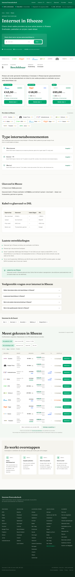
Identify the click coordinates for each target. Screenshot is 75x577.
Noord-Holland (20, 532)
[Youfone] (50, 59)
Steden (7, 13)
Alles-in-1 (49, 2)
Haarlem (34, 537)
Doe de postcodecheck (37, 430)
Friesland (19, 518)
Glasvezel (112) (19, 345)
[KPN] (14, 59)
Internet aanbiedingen (67, 520)
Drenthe (19, 512)
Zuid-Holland (20, 543)
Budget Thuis (11, 365)
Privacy (66, 570)
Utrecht (19, 537)
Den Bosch (49, 537)
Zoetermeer (34, 557)
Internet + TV (41, 2)
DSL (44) (34, 345)
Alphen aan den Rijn (52, 515)
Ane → (5, 322)
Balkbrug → (33, 322)
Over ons (63, 512)
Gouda (33, 532)
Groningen (19, 523)
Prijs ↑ (8, 349)
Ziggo (9, 407)
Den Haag (34, 526)
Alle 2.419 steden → (51, 546)
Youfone (10, 358)
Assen (48, 529)
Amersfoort (49, 518)
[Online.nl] (42, 59)
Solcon (9, 414)
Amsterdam (35, 515)
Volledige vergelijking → (49, 427)
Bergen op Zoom (51, 532)
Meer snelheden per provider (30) (30, 427)
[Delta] (35, 59)
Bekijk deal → (13, 102)
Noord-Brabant (20, 529)
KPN (9, 386)
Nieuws (70, 2)
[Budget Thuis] (57, 59)
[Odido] (28, 59)
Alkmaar (49, 512)
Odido (8, 379)
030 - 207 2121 (57, 6)
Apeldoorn (34, 518)
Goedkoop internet (66, 542)
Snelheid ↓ (12, 349)
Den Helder (49, 543)
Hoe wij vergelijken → (67, 6)
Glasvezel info (64, 531)
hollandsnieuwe (12, 372)
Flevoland (19, 515)
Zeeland (19, 540)
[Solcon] (72, 59)
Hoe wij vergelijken (66, 515)
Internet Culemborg (36, 543)
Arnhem (34, 520)
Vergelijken (64, 518)
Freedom (10, 420)
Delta (9, 400)
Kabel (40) (28, 345)
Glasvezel (56, 2)
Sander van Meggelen (66, 545)
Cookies (61, 570)
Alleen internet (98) (19, 341)
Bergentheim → (43, 322)
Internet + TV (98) (30, 341)
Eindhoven (34, 529)
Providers (63, 2)
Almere (33, 512)
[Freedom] (64, 59)
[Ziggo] (21, 59)
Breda (33, 523)
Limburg (19, 526)
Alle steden (64, 537)
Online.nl (10, 393)
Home (3, 13)
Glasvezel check (65, 523)
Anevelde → (23, 322)
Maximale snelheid (66, 540)
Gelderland (19, 520)
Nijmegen (34, 546)
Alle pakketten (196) (7, 341)
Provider (18, 349)
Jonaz (3, 537)
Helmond (34, 540)
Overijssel (19, 535)
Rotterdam (34, 549)
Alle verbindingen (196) (8, 345)
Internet (33, 2)
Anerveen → (13, 322)
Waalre (33, 555)
